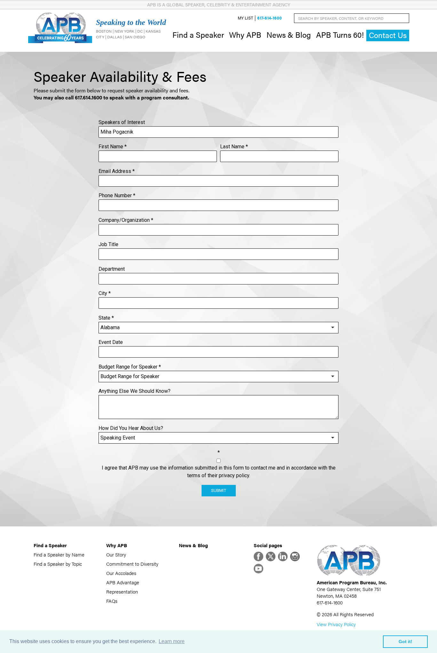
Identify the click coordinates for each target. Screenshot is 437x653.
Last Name (234, 147)
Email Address (117, 171)
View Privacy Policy (336, 624)
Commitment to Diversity (132, 563)
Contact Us (388, 35)
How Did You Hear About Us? (131, 428)
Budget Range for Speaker (130, 367)
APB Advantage (122, 582)
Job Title (108, 244)
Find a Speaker (198, 34)
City (105, 293)
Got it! (405, 641)
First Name (113, 147)
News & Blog (288, 34)
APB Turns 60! (340, 34)
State (106, 318)
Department (112, 269)
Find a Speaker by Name (59, 554)
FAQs (111, 600)
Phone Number (117, 195)
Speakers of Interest (122, 122)
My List (245, 18)
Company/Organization (126, 220)
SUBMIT (218, 490)
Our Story (116, 554)
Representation (122, 591)
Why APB (245, 34)
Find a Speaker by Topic (58, 563)
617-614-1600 (269, 18)
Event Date (111, 342)
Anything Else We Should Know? (135, 391)
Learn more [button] (172, 641)
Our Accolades (121, 573)
